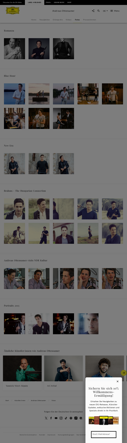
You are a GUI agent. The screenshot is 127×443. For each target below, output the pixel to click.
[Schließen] (117, 381)
